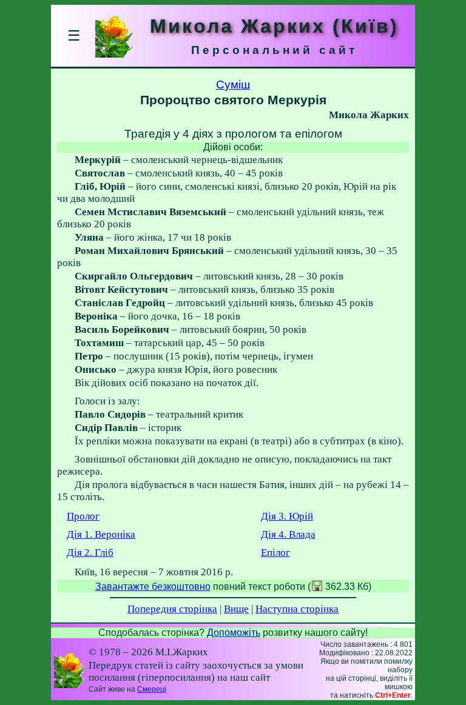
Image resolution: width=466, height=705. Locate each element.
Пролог (83, 516)
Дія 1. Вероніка (101, 534)
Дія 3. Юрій (287, 516)
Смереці (151, 689)
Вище (236, 609)
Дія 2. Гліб (90, 552)
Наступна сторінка (297, 609)
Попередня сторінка (172, 609)
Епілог (275, 552)
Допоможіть (233, 632)
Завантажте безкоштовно (153, 586)
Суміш (233, 84)
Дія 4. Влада (288, 534)
